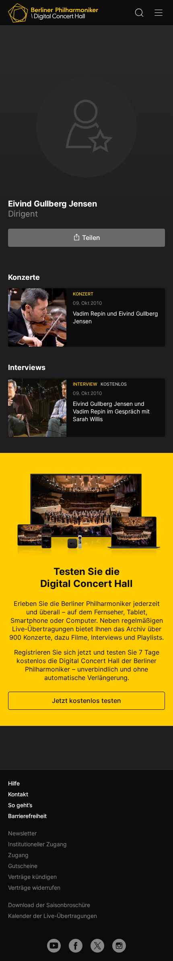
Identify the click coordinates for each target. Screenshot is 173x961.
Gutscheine (22, 865)
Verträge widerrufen (34, 887)
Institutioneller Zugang (37, 844)
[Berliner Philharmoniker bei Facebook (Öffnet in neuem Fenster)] (75, 946)
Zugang (18, 854)
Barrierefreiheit (27, 815)
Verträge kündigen (32, 876)
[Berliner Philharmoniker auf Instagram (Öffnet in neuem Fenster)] (119, 946)
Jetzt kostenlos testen (86, 700)
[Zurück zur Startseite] (53, 13)
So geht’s (20, 805)
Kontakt (18, 794)
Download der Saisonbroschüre (49, 904)
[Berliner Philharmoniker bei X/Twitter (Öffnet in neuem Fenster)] (97, 946)
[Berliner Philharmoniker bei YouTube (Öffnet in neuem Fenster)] (54, 946)
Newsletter (22, 833)
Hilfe (14, 783)
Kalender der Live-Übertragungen (52, 915)
